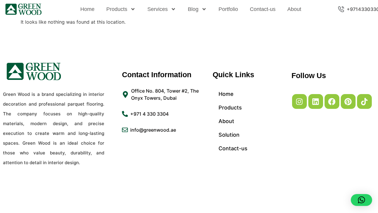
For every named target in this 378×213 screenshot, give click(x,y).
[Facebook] (332, 101)
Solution (229, 135)
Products (116, 9)
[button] (361, 200)
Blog (193, 9)
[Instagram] (299, 101)
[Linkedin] (315, 101)
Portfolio (228, 9)
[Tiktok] (364, 101)
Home (87, 9)
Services (157, 9)
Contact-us (263, 9)
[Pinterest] (348, 101)
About (294, 9)
